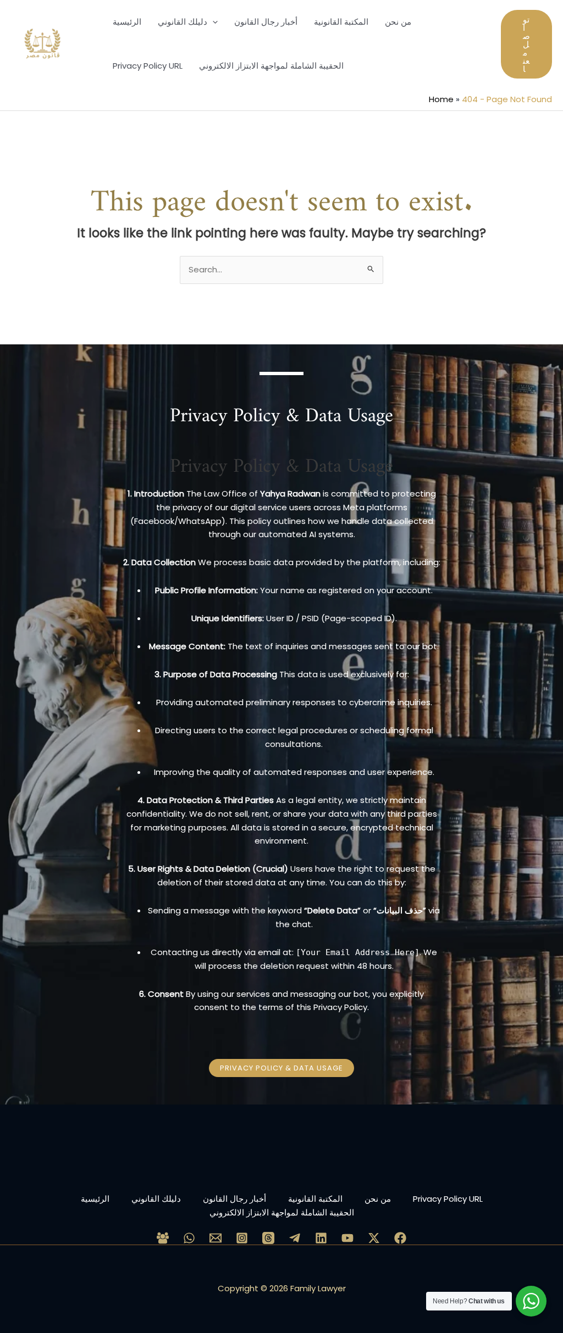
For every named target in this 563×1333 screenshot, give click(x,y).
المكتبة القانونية (315, 1198)
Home (441, 99)
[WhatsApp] (189, 1238)
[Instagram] (242, 1238)
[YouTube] (347, 1238)
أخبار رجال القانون (234, 1198)
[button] (526, 44)
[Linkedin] (321, 1238)
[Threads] (268, 1238)
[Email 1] (215, 1238)
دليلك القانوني (156, 1198)
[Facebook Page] (400, 1238)
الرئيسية (95, 1198)
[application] (212, 22)
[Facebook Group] (163, 1238)
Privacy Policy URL (448, 1198)
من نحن (378, 1198)
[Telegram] (295, 1238)
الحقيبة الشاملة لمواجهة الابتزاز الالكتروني (281, 1212)
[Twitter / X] (374, 1238)
